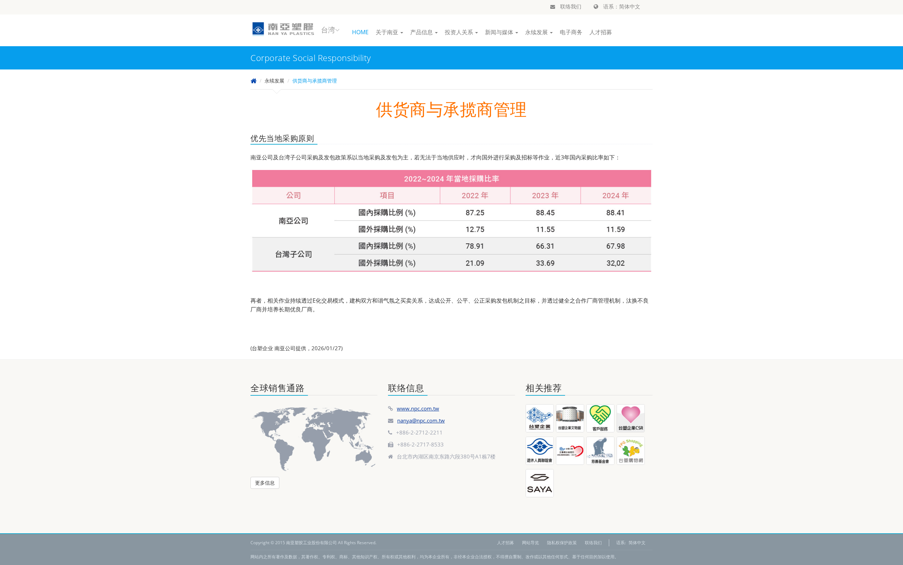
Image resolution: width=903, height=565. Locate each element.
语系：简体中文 (621, 6)
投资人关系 (459, 32)
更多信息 (265, 482)
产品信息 (422, 32)
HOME (360, 32)
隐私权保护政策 (562, 543)
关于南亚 (388, 32)
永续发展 (537, 32)
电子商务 (571, 32)
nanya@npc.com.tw (421, 420)
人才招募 (600, 32)
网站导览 (530, 543)
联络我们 (570, 6)
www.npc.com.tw (418, 408)
